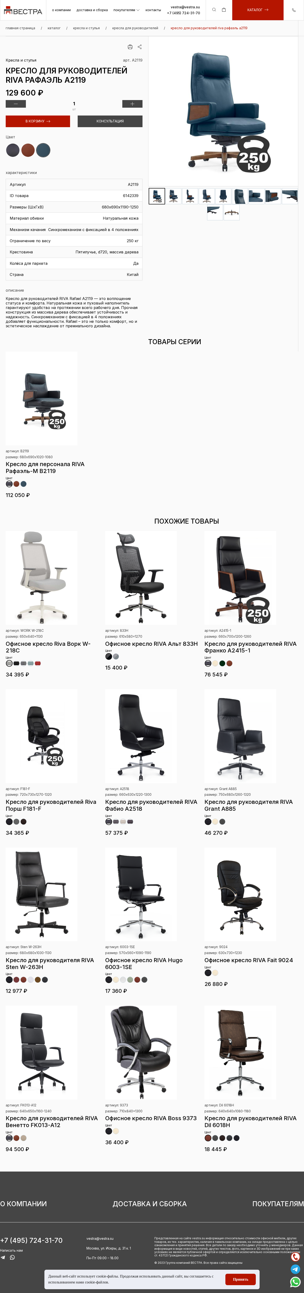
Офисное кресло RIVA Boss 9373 (151, 1118)
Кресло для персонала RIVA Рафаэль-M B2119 (45, 467)
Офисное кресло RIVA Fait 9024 (248, 960)
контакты (153, 10)
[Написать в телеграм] (295, 1269)
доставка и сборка (92, 10)
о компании (61, 10)
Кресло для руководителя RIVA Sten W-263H (50, 963)
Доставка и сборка (150, 1204)
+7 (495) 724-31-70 (183, 13)
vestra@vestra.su (185, 7)
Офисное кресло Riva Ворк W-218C (48, 647)
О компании (23, 1204)
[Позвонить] (295, 1257)
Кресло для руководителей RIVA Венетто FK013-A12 (52, 1122)
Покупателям (278, 1204)
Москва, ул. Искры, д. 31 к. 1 (108, 1248)
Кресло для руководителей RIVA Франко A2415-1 (250, 647)
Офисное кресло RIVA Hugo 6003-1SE (144, 963)
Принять (240, 1279)
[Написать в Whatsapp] (295, 1282)
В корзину (35, 121)
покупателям (124, 10)
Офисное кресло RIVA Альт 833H (151, 643)
